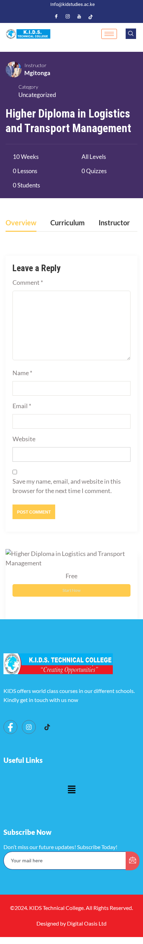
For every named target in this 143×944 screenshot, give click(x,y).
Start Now (71, 590)
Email (21, 406)
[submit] (133, 861)
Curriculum (67, 223)
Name (22, 373)
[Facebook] (56, 16)
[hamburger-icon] (109, 34)
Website (23, 439)
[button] (71, 789)
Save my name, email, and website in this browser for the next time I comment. (66, 485)
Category (28, 87)
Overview (21, 223)
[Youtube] (79, 16)
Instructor (35, 65)
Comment (27, 282)
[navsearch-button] (131, 34)
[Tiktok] (90, 16)
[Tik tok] (47, 727)
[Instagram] (67, 16)
